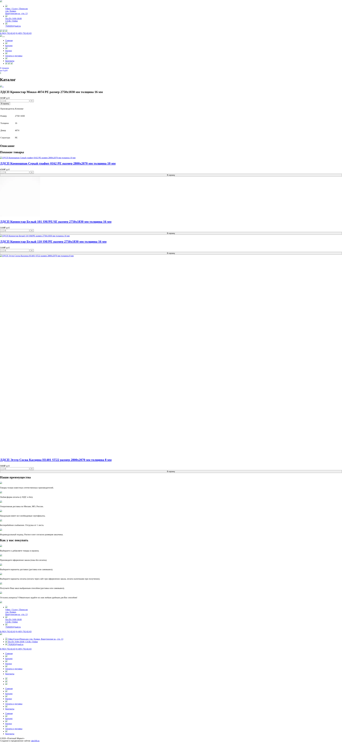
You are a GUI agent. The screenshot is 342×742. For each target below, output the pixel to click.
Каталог (9, 45)
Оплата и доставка (13, 56)
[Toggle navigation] (4, 36)
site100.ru (35, 741)
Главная (9, 40)
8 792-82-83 (7, 33)
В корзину (5, 104)
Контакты (9, 61)
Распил (8, 51)
